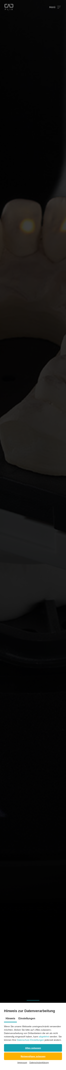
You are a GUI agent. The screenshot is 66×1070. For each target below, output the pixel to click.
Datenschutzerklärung (39, 1062)
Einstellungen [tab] (26, 1018)
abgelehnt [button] (44, 1036)
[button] (33, 1048)
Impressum (22, 1062)
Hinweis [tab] (10, 1018)
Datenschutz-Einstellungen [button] (30, 1040)
